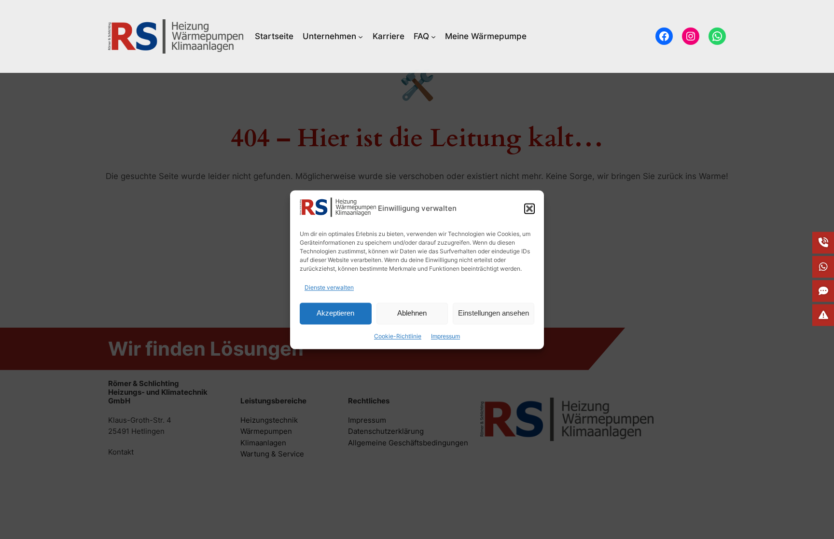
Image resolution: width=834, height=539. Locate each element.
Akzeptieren (335, 313)
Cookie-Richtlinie (397, 336)
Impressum (445, 336)
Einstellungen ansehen (493, 313)
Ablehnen (412, 313)
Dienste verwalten (329, 287)
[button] (529, 208)
